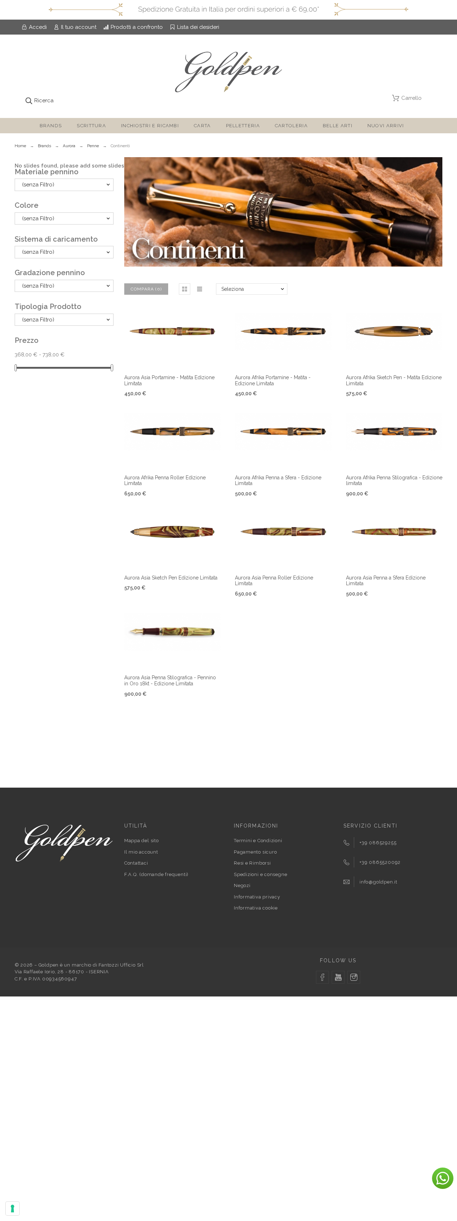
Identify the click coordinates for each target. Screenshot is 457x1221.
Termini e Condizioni (258, 840)
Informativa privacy (257, 897)
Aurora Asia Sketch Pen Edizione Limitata (170, 578)
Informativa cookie (256, 908)
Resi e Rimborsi (252, 863)
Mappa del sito (141, 840)
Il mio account (141, 852)
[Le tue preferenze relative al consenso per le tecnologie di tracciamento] (12, 1208)
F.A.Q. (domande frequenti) (156, 874)
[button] (184, 289)
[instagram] (353, 977)
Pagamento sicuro (255, 852)
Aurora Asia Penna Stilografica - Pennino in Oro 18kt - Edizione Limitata (170, 680)
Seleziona (232, 289)
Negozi (242, 885)
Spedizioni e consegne (260, 874)
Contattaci (136, 863)
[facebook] (322, 977)
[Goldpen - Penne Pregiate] (228, 73)
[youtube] (338, 977)
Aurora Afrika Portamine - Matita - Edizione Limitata (273, 380)
